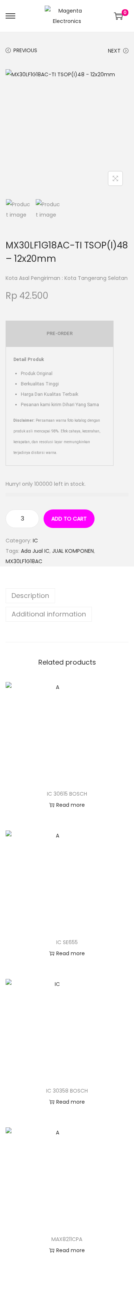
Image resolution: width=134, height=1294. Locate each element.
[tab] (67, 595)
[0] (118, 15)
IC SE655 (67, 942)
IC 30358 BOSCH (67, 1090)
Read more (70, 805)
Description (30, 595)
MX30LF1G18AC (24, 561)
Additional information (49, 614)
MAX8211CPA (66, 1239)
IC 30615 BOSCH (67, 794)
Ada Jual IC (35, 551)
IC (35, 540)
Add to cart (69, 518)
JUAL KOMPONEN (73, 551)
